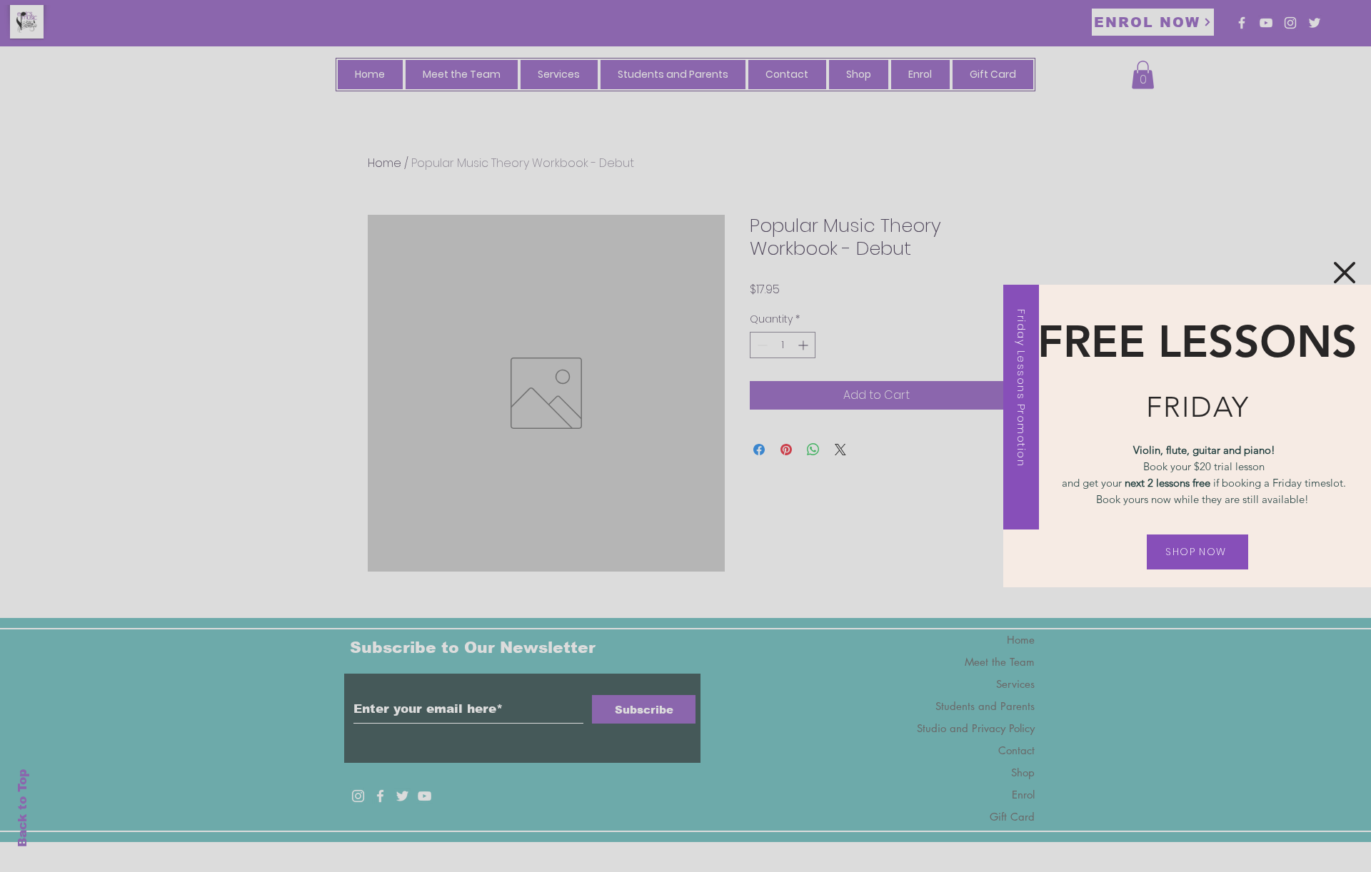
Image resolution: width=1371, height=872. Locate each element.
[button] (1344, 272)
